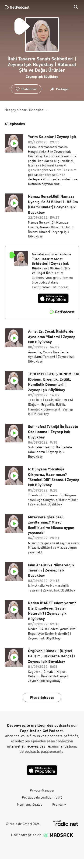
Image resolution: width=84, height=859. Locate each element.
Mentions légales (29, 804)
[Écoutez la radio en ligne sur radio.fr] (65, 823)
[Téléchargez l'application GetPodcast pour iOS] (53, 298)
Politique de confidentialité (42, 797)
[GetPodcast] (17, 7)
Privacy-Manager (42, 790)
